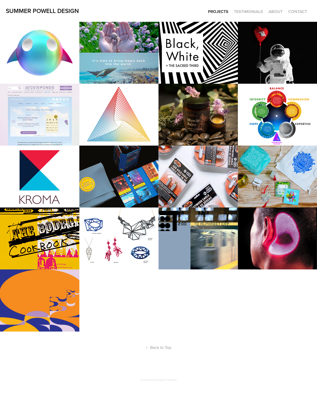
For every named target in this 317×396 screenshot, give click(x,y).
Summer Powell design (42, 10)
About (275, 11)
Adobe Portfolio (166, 380)
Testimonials (248, 11)
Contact (297, 11)
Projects (218, 11)
